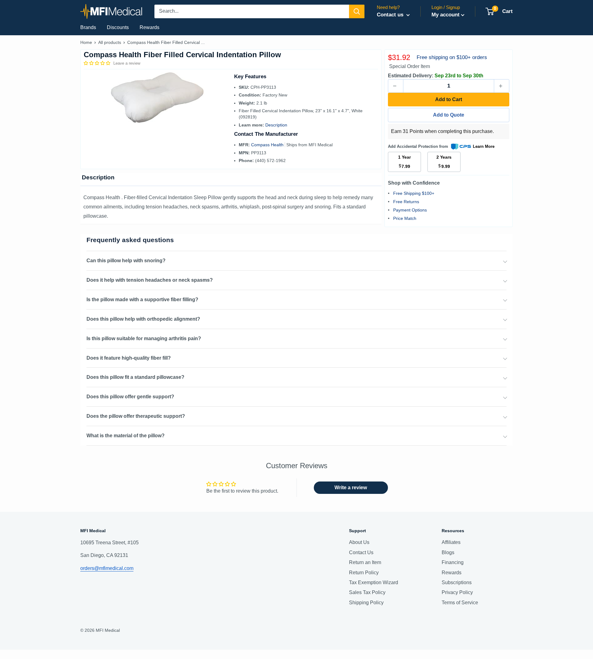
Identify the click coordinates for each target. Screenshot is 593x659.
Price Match (404, 218)
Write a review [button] (350, 487)
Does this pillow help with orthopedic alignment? (143, 319)
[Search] (356, 11)
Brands (88, 27)
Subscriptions (457, 582)
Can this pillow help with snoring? (126, 260)
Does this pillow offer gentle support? (130, 396)
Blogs (448, 552)
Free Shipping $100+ (413, 193)
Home (86, 42)
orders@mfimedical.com (106, 568)
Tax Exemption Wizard (373, 582)
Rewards (149, 27)
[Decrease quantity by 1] (395, 85)
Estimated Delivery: (410, 75)
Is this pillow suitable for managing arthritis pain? (143, 338)
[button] (97, 63)
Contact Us (361, 552)
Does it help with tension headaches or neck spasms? (149, 280)
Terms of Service (460, 602)
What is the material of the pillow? (125, 435)
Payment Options (410, 210)
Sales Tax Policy (367, 592)
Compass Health (268, 144)
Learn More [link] (483, 146)
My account (445, 15)
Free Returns (406, 201)
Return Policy (364, 572)
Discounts (118, 27)
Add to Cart (448, 99)
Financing (453, 562)
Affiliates (451, 542)
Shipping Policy (366, 602)
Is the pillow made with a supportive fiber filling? (142, 299)
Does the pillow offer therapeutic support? (135, 416)
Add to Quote (448, 115)
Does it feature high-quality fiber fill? (128, 358)
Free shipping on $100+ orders (452, 57)
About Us (359, 542)
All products (109, 42)
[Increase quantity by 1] (501, 85)
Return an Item (365, 562)
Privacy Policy (457, 592)
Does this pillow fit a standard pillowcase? (135, 377)
